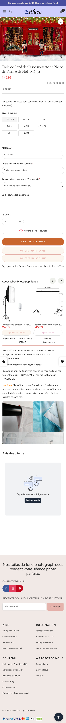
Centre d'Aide (42, 664)
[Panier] (61, 11)
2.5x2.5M (42, 126)
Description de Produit (12, 648)
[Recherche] (10, 11)
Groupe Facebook (28, 266)
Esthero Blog (8, 681)
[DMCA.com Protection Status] (39, 718)
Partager (6, 88)
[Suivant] (61, 57)
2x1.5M (42, 119)
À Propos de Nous (10, 631)
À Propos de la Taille (45, 636)
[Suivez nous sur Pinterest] (19, 588)
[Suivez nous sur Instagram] (12, 588)
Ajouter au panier (16, 333)
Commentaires (9, 687)
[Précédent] (4, 57)
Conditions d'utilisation (12, 670)
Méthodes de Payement (46, 648)
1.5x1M (26, 119)
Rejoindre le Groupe (11, 676)
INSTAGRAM (25, 375)
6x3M (26, 133)
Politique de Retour (44, 642)
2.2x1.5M (9, 119)
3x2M (26, 126)
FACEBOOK (8, 378)
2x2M (9, 126)
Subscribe (55, 606)
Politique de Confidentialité (14, 664)
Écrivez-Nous (42, 670)
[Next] (61, 281)
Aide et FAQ (7, 642)
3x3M (9, 133)
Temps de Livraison (44, 631)
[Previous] (53, 281)
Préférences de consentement (15, 693)
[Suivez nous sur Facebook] (5, 588)
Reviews (39, 676)
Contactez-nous (9, 636)
